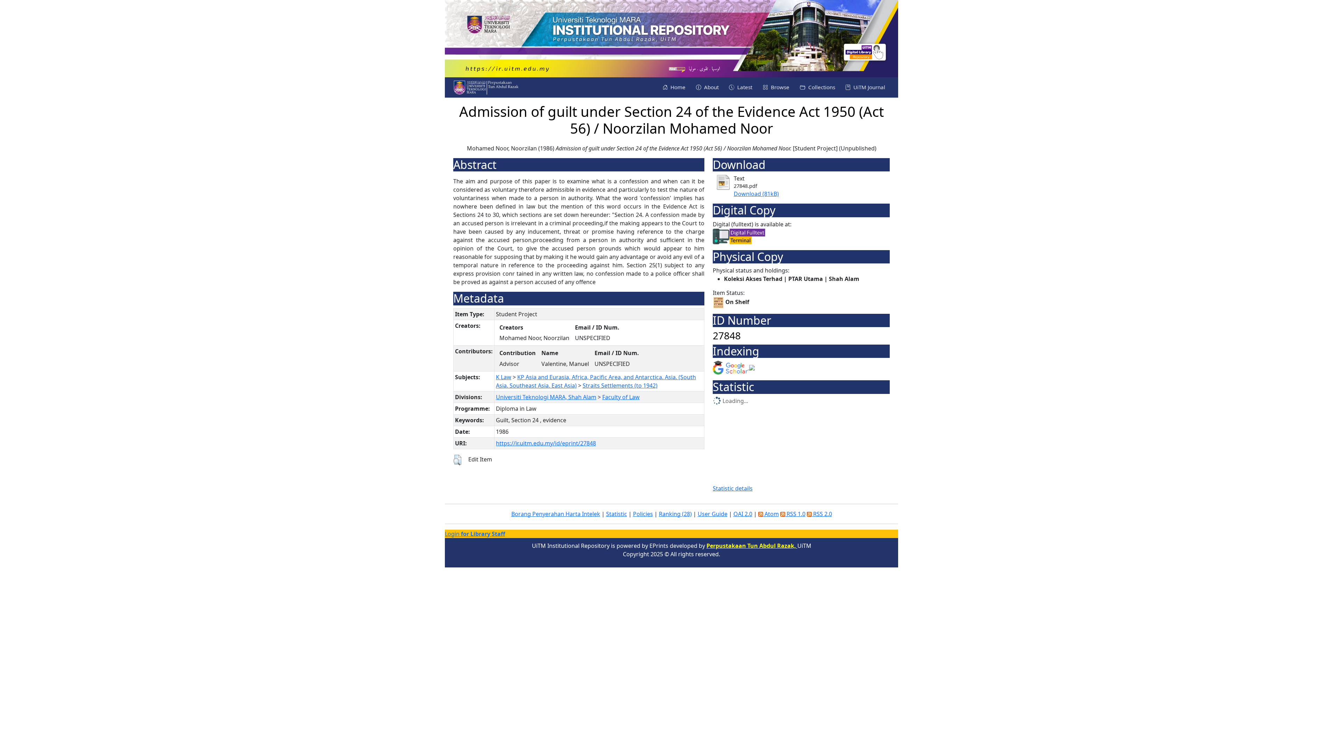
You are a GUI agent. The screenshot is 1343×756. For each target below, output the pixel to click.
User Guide (712, 514)
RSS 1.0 (795, 514)
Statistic (616, 514)
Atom (771, 514)
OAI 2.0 (742, 514)
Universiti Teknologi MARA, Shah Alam (546, 397)
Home (677, 87)
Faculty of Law (621, 397)
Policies (643, 514)
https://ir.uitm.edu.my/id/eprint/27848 (546, 443)
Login (475, 534)
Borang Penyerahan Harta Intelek (555, 514)
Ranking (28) (675, 514)
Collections (821, 87)
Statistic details (733, 488)
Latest (744, 87)
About (711, 87)
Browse (779, 87)
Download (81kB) (756, 194)
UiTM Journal (868, 87)
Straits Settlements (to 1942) (620, 385)
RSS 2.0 (822, 514)
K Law (503, 377)
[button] (457, 460)
